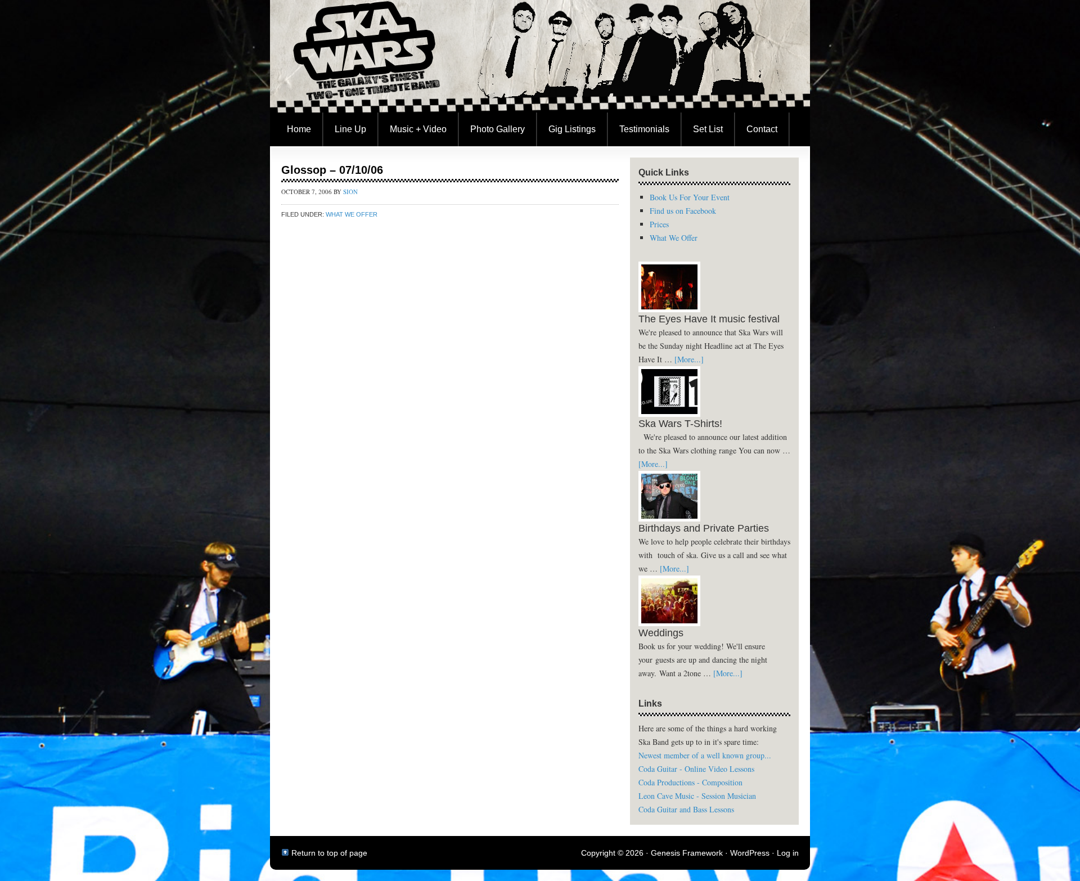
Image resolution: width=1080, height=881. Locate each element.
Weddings (660, 633)
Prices (659, 224)
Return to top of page (329, 852)
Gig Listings (572, 129)
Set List (708, 129)
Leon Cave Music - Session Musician (697, 795)
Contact (761, 129)
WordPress (750, 852)
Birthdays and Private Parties (703, 528)
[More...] (689, 359)
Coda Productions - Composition (690, 782)
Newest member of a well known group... (704, 755)
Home (299, 129)
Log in (788, 852)
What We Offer (351, 214)
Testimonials (644, 129)
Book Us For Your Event (690, 197)
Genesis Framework (687, 852)
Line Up (350, 129)
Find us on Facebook (683, 210)
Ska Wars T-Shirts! (680, 423)
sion (350, 191)
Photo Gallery (497, 129)
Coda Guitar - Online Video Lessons (696, 768)
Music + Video (418, 129)
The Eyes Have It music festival (709, 319)
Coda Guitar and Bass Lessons (686, 809)
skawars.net (540, 56)
